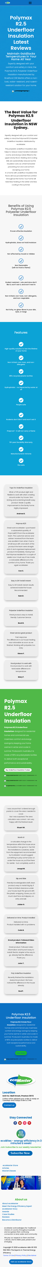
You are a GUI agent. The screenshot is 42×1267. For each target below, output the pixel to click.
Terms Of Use (8, 1255)
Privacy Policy (21, 1255)
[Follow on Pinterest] (29, 1123)
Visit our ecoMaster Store (21, 1262)
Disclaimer (32, 1255)
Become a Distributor (12, 1220)
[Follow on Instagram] (24, 1123)
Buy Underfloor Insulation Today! (18, 770)
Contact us (9, 1105)
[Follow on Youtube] (20, 1123)
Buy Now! (21, 1053)
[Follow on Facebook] (15, 1123)
